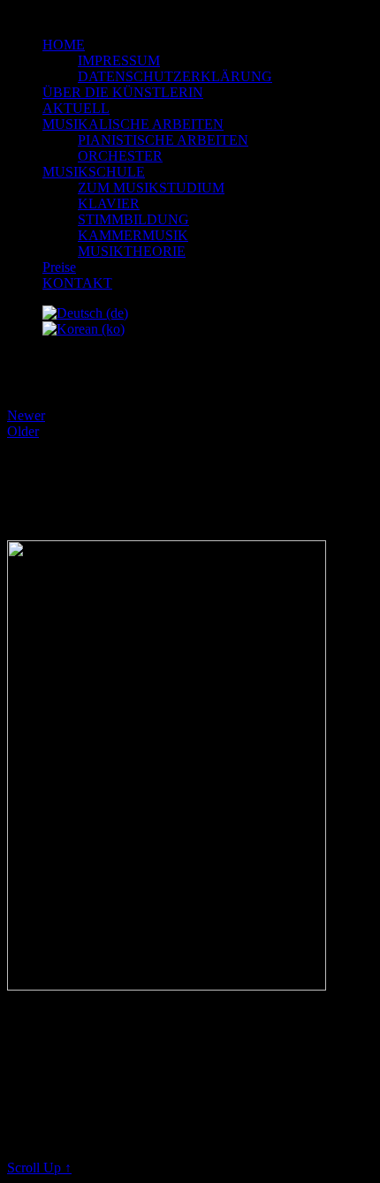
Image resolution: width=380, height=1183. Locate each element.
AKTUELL (76, 108)
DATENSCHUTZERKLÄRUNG (175, 76)
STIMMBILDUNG (133, 219)
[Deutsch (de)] (85, 312)
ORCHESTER (120, 155)
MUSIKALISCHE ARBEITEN (133, 124)
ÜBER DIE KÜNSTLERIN (122, 92)
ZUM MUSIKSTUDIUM (151, 187)
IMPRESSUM (119, 60)
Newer (26, 415)
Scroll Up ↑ (39, 1167)
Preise (59, 267)
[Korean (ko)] (83, 328)
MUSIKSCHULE (93, 171)
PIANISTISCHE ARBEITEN (163, 139)
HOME (63, 44)
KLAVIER (109, 203)
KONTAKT (77, 282)
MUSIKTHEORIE (132, 251)
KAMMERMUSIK (133, 235)
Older (23, 431)
